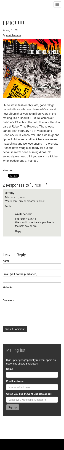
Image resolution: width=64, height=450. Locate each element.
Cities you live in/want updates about (29, 394)
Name (6, 260)
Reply (7, 206)
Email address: (15, 381)
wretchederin (13, 35)
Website (7, 287)
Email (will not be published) (20, 274)
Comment (8, 300)
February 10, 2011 (14, 197)
